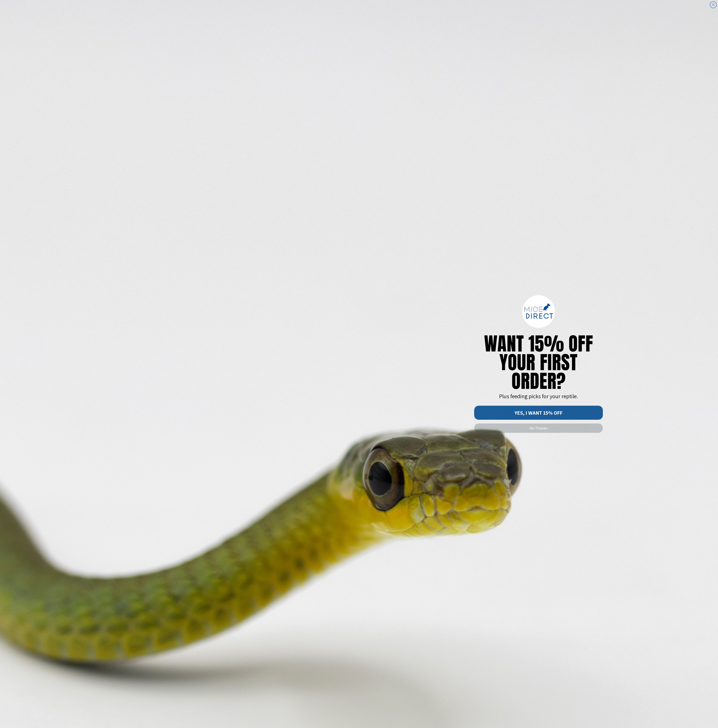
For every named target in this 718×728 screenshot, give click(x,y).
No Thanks (538, 428)
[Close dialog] (713, 4)
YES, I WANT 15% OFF (538, 412)
